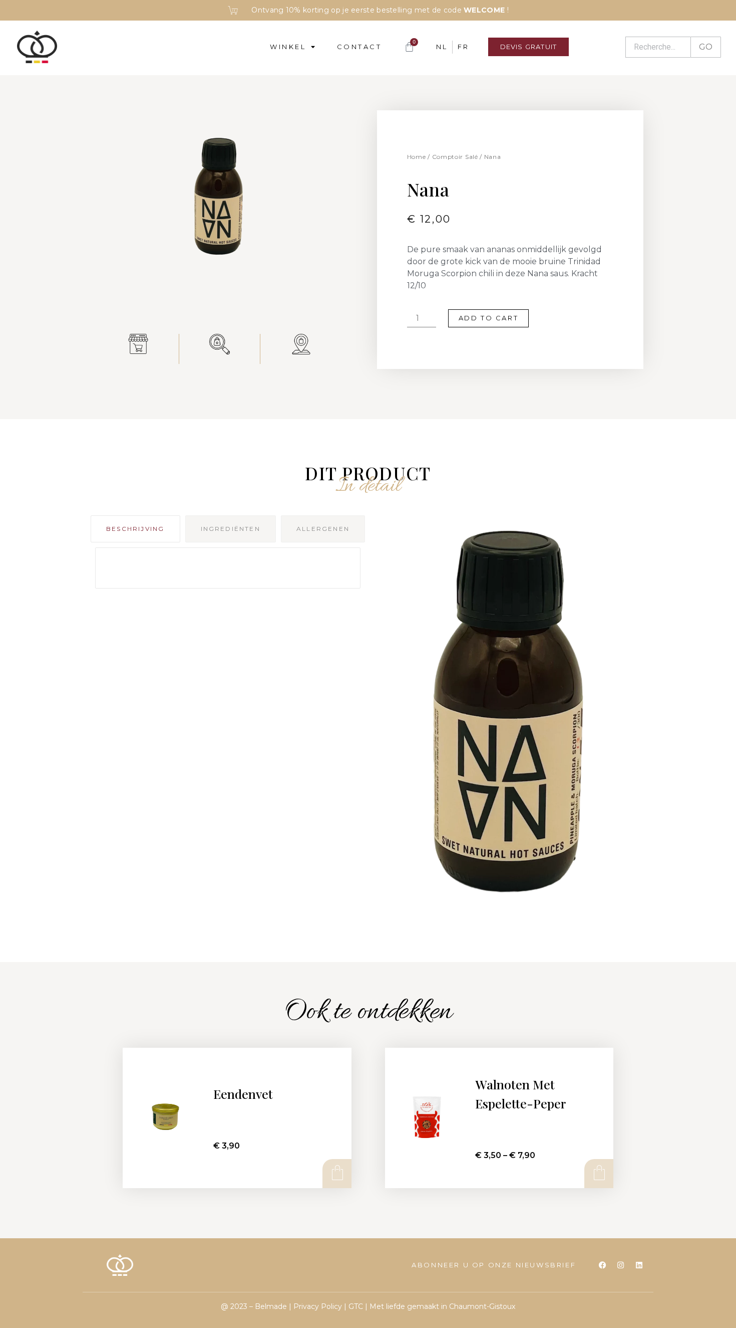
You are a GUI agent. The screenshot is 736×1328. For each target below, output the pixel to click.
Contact (359, 47)
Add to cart (489, 318)
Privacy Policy (317, 1306)
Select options (598, 1173)
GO (705, 47)
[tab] (135, 528)
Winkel (288, 47)
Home (416, 156)
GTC (355, 1306)
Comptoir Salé (455, 156)
